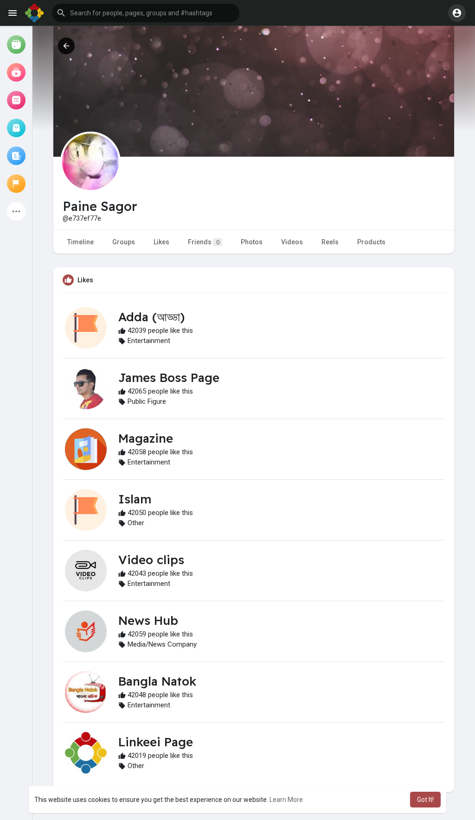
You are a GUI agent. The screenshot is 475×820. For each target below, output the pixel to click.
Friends (203, 242)
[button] (145, 13)
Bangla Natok (157, 681)
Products (371, 242)
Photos (252, 242)
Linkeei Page (155, 742)
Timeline (80, 242)
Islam (134, 499)
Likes (161, 242)
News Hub (148, 620)
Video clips (151, 559)
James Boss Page (168, 377)
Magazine (145, 438)
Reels (330, 242)
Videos (292, 242)
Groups (123, 242)
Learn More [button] (286, 799)
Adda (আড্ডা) (151, 316)
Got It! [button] (425, 799)
